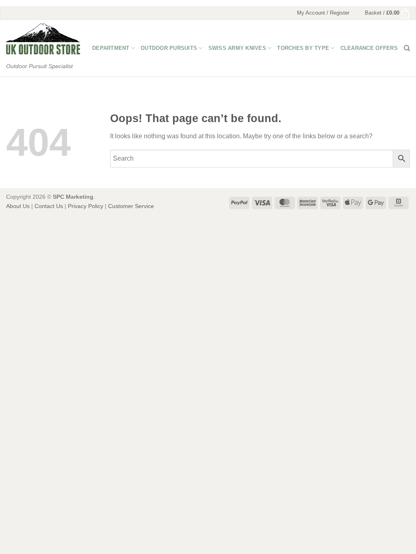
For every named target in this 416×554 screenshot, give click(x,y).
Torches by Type (303, 48)
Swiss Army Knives (237, 48)
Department (111, 48)
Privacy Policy (85, 206)
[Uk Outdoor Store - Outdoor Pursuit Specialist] (43, 38)
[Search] (407, 48)
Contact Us (49, 206)
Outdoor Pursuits (169, 48)
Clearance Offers (369, 48)
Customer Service (131, 206)
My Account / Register (323, 13)
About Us (18, 206)
